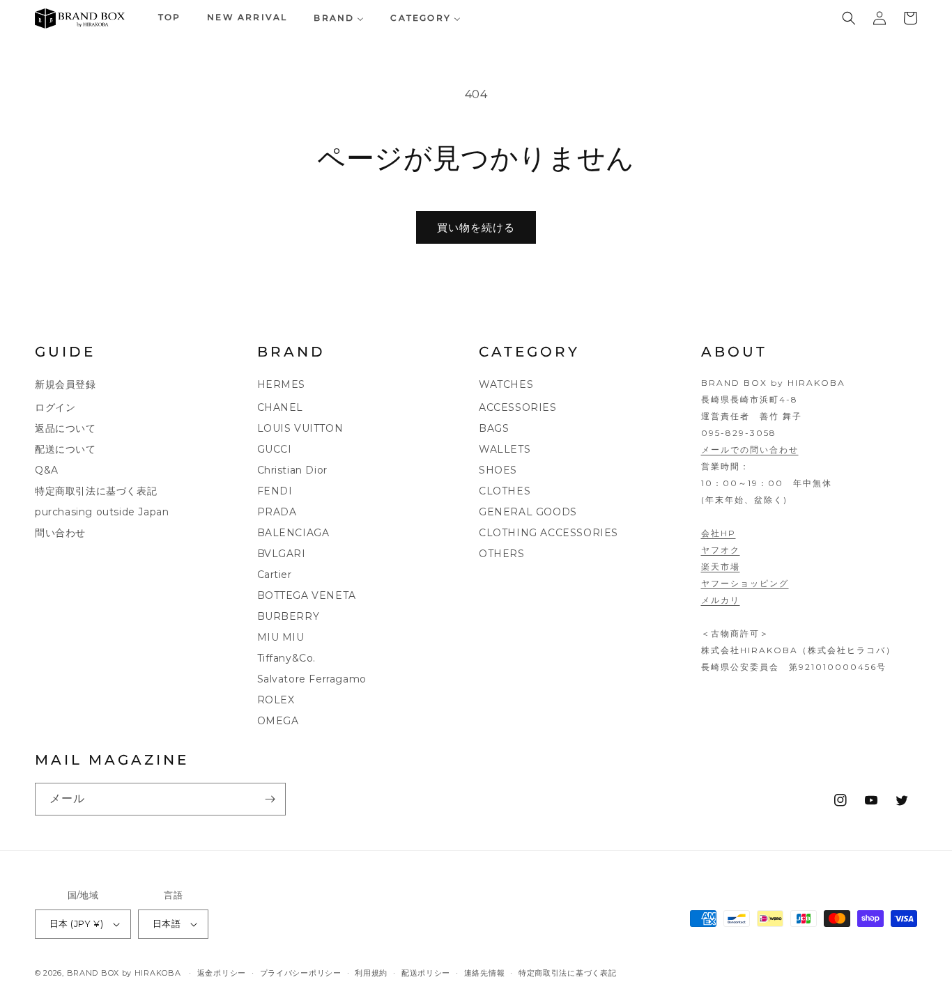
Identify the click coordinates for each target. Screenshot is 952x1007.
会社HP (718, 533)
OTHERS (502, 553)
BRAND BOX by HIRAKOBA (124, 973)
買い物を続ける (476, 227)
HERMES (281, 384)
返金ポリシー (221, 973)
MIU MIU (281, 637)
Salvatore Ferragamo (312, 679)
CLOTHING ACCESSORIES (548, 532)
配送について (65, 449)
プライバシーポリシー (300, 973)
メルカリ (720, 600)
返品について (65, 428)
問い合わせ (60, 532)
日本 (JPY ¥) (76, 923)
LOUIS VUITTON (300, 428)
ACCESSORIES (518, 407)
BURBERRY (288, 616)
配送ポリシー (425, 973)
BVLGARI (281, 553)
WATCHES (506, 384)
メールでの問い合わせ (750, 449)
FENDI (275, 491)
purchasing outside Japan (102, 512)
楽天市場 (720, 566)
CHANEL (280, 407)
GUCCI (274, 449)
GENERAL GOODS (528, 512)
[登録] (269, 799)
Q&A (47, 470)
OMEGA (278, 721)
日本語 (167, 923)
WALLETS (504, 449)
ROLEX (276, 700)
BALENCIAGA (293, 532)
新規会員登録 (65, 384)
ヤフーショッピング (745, 583)
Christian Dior (292, 470)
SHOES (498, 470)
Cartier (274, 574)
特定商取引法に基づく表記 (96, 491)
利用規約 (371, 973)
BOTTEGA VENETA (306, 595)
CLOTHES (504, 491)
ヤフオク (720, 550)
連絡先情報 (484, 973)
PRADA (277, 512)
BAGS (494, 428)
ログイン (55, 407)
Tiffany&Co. (286, 658)
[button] (849, 18)
